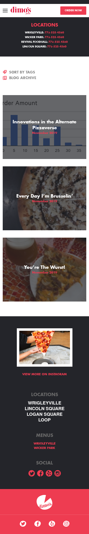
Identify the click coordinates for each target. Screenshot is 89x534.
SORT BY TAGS (22, 72)
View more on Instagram (44, 374)
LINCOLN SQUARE (45, 408)
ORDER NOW (73, 10)
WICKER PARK (44, 448)
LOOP (44, 420)
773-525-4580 (54, 32)
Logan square (45, 414)
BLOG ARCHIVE (22, 78)
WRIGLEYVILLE (44, 403)
